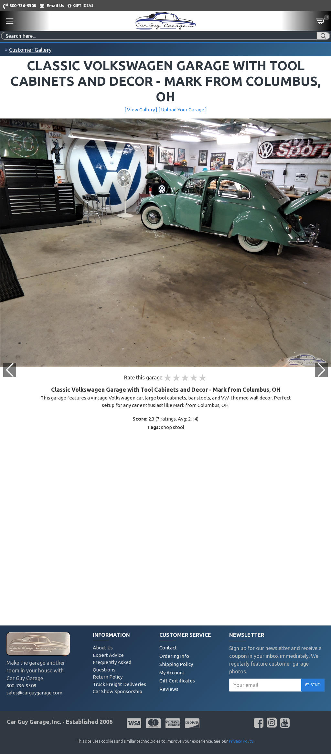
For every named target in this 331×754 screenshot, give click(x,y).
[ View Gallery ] (140, 109)
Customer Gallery (30, 50)
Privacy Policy (241, 741)
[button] (321, 370)
